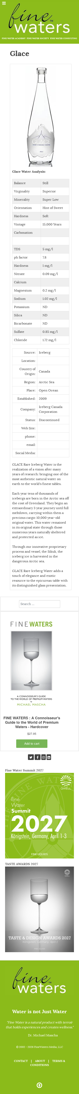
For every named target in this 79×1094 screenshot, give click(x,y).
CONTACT (21, 1061)
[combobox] (39, 604)
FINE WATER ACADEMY (14, 38)
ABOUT (40, 1061)
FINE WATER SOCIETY (38, 38)
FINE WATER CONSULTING (63, 38)
